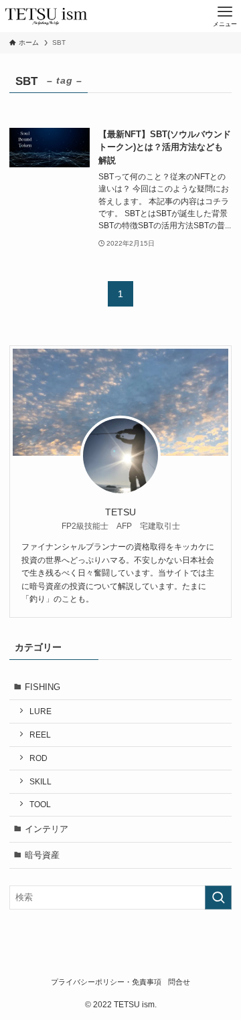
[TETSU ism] (46, 16)
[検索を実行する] (218, 897)
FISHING (42, 687)
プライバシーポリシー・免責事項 (106, 982)
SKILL (40, 781)
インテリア (46, 829)
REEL (40, 734)
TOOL (40, 804)
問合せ (179, 982)
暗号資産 (42, 855)
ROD (38, 758)
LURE (40, 711)
